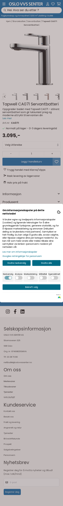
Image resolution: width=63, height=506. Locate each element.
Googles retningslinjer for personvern (22, 256)
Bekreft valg (31, 287)
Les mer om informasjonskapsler (19, 251)
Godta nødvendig (16, 263)
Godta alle (46, 263)
